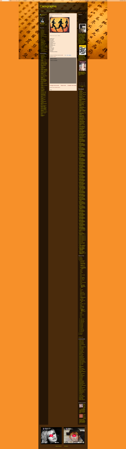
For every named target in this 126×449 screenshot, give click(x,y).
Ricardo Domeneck (82, 387)
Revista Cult (81, 232)
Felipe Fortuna (81, 363)
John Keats (81, 374)
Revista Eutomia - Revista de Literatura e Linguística (82, 234)
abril (81, 327)
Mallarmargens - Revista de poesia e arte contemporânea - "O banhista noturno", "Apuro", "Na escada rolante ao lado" (82, 187)
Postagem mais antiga (72, 85)
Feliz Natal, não (82, 278)
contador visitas (81, 337)
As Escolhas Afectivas (44, 54)
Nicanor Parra (81, 384)
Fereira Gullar (81, 364)
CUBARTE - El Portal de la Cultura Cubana (44, 63)
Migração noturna (82, 293)
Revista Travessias (82, 242)
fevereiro (81, 330)
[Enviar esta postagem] (65, 55)
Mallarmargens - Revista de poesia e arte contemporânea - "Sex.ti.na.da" (82, 217)
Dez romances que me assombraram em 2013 (83, 268)
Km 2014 (81, 272)
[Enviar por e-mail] (66, 55)
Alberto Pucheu (81, 340)
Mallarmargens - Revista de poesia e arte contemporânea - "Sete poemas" (82, 214)
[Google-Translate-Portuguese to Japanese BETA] (80, 85)
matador (81, 312)
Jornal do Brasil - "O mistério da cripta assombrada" (82, 129)
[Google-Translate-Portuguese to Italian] (84, 83)
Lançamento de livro (44, 36)
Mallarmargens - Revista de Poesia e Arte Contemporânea (44, 79)
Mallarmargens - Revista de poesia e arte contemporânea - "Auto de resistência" (82, 148)
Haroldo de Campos (82, 369)
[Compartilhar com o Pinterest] (70, 55)
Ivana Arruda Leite (81, 373)
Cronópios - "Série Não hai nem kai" (82, 95)
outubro (81, 320)
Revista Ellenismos (43, 105)
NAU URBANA (84, 405)
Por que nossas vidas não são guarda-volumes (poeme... (82, 286)
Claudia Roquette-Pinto (82, 346)
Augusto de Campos (82, 344)
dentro (81, 302)
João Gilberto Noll (81, 375)
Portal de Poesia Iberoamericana (43, 94)
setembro (81, 321)
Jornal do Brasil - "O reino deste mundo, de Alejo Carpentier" (82, 135)
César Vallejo (81, 351)
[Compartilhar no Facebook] (69, 55)
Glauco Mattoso (81, 368)
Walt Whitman (81, 397)
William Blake (81, 398)
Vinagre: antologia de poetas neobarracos (82, 246)
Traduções (42, 50)
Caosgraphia (48, 6)
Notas (42, 39)
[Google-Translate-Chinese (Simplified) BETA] (80, 83)
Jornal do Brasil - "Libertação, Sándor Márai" (82, 124)
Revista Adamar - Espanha (43, 98)
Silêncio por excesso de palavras (84, 416)
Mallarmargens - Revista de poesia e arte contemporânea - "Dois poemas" (82, 169)
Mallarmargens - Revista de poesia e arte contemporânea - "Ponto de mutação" (82, 195)
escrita (81, 317)
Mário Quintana (81, 382)
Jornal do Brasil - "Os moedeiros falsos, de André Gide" (82, 137)
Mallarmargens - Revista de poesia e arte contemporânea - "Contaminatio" (82, 163)
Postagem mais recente (54, 85)
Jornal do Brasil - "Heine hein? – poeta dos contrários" (82, 119)
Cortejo (81, 283)
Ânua (81, 273)
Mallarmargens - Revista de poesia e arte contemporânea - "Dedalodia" (82, 166)
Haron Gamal (81, 370)
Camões (42, 30)
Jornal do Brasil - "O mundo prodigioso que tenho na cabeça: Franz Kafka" (82, 131)
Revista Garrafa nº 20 (82, 240)
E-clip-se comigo (43, 34)
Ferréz (80, 365)
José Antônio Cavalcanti (43, 23)
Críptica (42, 32)
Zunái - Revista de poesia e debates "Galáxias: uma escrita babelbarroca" (82, 252)
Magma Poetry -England (43, 77)
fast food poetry (82, 277)
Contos (42, 31)
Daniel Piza (81, 353)
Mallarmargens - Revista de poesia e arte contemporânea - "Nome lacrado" (82, 183)
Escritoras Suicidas (82, 358)
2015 (80, 257)
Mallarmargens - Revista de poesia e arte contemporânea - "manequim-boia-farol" (82, 228)
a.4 (80, 288)
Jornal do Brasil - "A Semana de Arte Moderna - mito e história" (82, 104)
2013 (80, 259)
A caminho (81, 289)
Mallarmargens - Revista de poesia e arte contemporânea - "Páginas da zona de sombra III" (82, 207)
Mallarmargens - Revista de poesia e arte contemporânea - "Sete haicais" (82, 211)
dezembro (81, 260)
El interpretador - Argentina (43, 68)
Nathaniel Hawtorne (82, 383)
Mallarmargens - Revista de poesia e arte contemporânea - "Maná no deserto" (82, 176)
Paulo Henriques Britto (82, 385)
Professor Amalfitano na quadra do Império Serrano (82, 309)
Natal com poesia (82, 294)
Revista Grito (81, 241)
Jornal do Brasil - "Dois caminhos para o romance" (82, 114)
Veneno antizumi (43, 51)
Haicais (81, 271)
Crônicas (42, 33)
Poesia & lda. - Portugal (43, 87)
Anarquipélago (82, 306)
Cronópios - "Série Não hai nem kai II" (82, 93)
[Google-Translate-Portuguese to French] (81, 83)
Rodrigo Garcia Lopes (82, 389)
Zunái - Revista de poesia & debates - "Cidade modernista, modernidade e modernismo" (82, 249)
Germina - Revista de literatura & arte (82, 102)
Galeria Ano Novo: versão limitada (82, 263)
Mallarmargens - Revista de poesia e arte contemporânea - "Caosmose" (82, 152)
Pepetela (80, 386)
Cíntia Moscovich (81, 352)
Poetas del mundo (43, 91)
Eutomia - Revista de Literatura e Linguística (44, 69)
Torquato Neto (81, 395)
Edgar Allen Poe (81, 356)
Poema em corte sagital (82, 301)
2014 (80, 258)
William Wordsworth (82, 399)
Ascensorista (82, 314)
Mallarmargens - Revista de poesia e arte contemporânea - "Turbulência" (82, 224)
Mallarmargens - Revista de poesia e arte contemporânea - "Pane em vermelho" (82, 191)
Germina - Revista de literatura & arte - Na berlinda (82, 100)
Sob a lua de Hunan (83, 282)
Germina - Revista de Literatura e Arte (44, 71)
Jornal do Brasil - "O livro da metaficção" (82, 126)
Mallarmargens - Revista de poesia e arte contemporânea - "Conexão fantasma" (82, 159)
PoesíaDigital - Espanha (43, 90)
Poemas (54, 56)
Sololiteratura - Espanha (43, 115)
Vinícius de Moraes (82, 396)
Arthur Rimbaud (81, 342)
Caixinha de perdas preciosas (83, 297)
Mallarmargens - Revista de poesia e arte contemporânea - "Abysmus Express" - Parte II (82, 145)
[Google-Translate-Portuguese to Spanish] (84, 85)
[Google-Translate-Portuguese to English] (81, 85)
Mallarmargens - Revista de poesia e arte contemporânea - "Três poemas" (82, 221)
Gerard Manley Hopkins (81, 367)
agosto (81, 322)
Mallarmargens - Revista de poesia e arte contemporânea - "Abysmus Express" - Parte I (82, 141)
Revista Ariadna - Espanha (43, 100)
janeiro (81, 331)
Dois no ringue (82, 307)
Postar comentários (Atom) (56, 87)
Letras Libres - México (44, 75)
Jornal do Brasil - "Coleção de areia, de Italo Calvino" (82, 107)
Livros (42, 38)
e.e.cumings (81, 355)
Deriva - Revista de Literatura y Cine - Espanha (43, 65)
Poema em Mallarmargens (82, 265)
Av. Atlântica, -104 (82, 303)
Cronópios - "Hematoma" (81, 91)
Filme (41, 35)
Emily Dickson (81, 357)
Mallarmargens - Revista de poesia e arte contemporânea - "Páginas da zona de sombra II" (82, 203)
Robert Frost (81, 388)
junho (81, 325)
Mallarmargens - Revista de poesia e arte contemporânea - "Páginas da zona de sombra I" (82, 199)
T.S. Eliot (80, 394)
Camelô (81, 313)
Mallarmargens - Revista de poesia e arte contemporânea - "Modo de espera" (82, 180)
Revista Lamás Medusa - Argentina (43, 106)
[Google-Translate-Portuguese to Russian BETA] (83, 85)
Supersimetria (82, 292)
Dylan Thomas (81, 354)
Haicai (81, 276)
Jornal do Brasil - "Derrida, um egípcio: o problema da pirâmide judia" (82, 110)
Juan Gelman (81, 376)
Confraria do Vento (43, 61)
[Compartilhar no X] (68, 55)
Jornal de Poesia (43, 74)
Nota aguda (81, 299)
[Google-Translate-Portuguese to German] (83, 83)
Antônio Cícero (81, 341)
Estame (81, 281)
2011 (80, 334)
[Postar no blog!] (67, 55)
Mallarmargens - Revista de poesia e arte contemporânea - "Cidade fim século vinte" (82, 156)
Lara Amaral (81, 377)
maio (81, 326)
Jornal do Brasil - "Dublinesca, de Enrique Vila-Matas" (82, 116)
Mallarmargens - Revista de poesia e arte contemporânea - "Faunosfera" (82, 173)
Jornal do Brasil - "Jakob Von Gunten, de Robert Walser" (82, 121)
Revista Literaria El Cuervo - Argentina (43, 108)
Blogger (69, 446)
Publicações (42, 43)
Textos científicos (43, 49)
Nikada (63, 446)
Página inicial (63, 85)
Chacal (80, 345)
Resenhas (42, 44)
